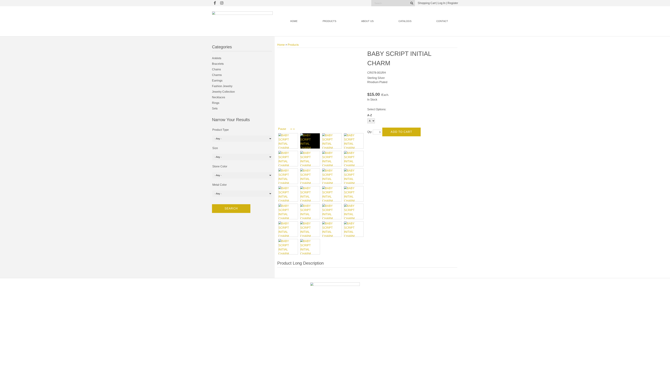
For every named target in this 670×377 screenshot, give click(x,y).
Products (329, 21)
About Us (367, 21)
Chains (216, 69)
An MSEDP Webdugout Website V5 (355, 355)
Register (453, 3)
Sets (215, 108)
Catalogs (405, 21)
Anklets (216, 58)
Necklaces (218, 97)
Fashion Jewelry (222, 86)
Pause (282, 128)
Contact (442, 21)
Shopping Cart (427, 3)
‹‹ (291, 128)
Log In (441, 3)
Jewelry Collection (223, 91)
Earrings (217, 80)
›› (294, 128)
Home (293, 21)
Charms (217, 74)
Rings (215, 102)
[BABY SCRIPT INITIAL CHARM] (288, 141)
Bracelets (218, 63)
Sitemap (375, 355)
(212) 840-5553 (413, 326)
